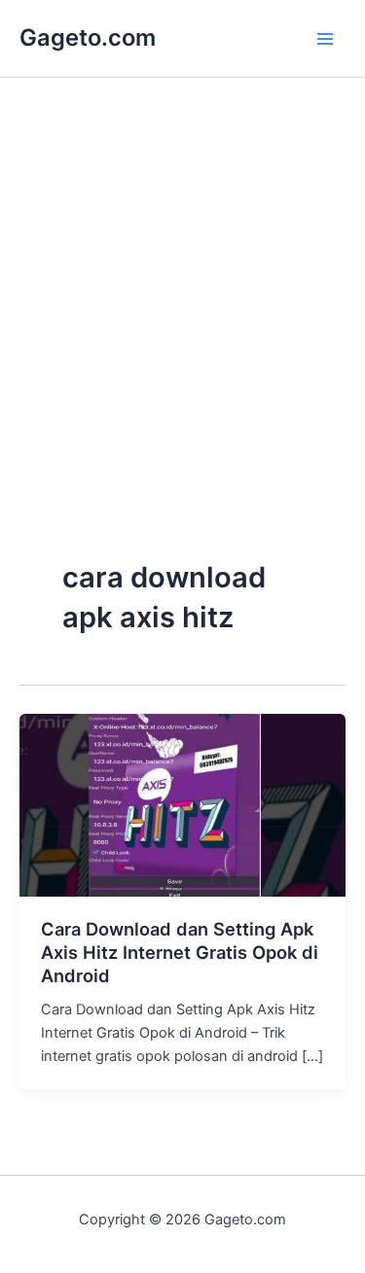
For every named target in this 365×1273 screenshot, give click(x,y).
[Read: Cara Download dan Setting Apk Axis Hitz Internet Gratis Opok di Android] (182, 804)
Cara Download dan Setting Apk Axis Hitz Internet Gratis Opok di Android (179, 951)
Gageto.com (87, 37)
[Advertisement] (182, 359)
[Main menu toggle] (325, 38)
